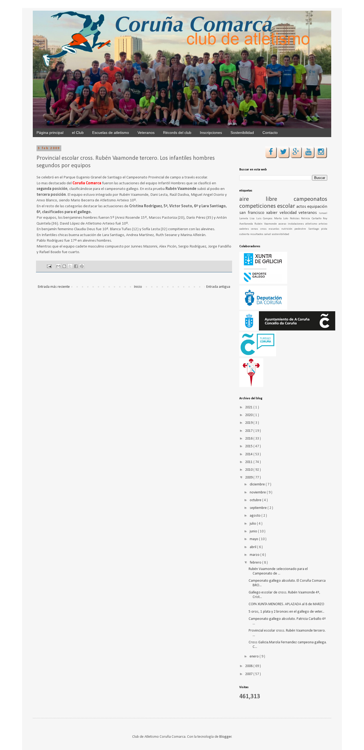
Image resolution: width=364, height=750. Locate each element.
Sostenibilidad (242, 132)
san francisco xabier (259, 212)
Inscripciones (211, 132)
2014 (249, 454)
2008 (249, 666)
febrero (256, 563)
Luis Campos (265, 218)
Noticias (295, 218)
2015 (249, 446)
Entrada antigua (218, 287)
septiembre (259, 508)
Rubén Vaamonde (266, 223)
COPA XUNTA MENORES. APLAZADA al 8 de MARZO (286, 604)
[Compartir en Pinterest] (81, 266)
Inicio (138, 287)
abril (253, 547)
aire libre (266, 199)
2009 (249, 478)
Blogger (225, 737)
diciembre (258, 484)
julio (253, 524)
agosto (255, 516)
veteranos (308, 212)
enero (255, 657)
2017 (249, 431)
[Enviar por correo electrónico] (58, 266)
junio (254, 531)
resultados (257, 234)
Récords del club (177, 132)
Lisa (253, 218)
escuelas (275, 229)
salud (268, 234)
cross (264, 229)
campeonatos (310, 199)
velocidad (289, 212)
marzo (255, 555)
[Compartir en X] (70, 266)
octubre (256, 500)
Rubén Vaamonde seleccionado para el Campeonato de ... (278, 571)
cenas (255, 229)
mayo (254, 539)
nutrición (287, 229)
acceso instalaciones (291, 223)
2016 (249, 439)
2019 (249, 423)
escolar (286, 206)
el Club (78, 132)
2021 (249, 407)
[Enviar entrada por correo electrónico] (48, 266)
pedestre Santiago (307, 229)
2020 (249, 415)
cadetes (245, 229)
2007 (249, 674)
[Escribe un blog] (64, 266)
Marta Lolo (282, 218)
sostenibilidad (280, 234)
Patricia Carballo (312, 218)
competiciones (258, 206)
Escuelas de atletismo (110, 132)
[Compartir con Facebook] (76, 266)
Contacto (270, 132)
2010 (249, 470)
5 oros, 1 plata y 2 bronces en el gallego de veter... (286, 612)
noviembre (258, 492)
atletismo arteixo (316, 223)
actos (301, 206)
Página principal (50, 132)
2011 (249, 462)
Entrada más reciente (54, 287)
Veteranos (146, 132)
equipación (317, 206)
